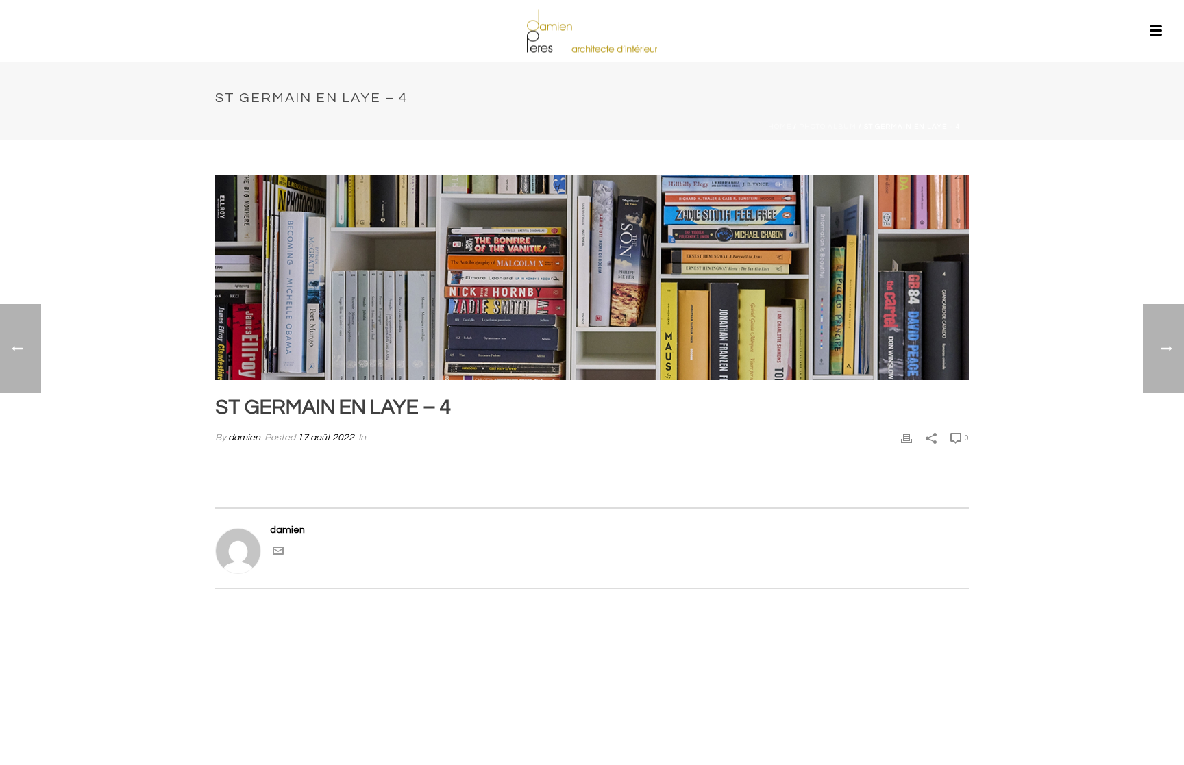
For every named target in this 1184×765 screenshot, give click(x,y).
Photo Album (827, 126)
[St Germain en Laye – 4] (592, 277)
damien (244, 437)
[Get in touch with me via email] (278, 553)
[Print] (906, 438)
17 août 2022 (325, 437)
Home (779, 126)
